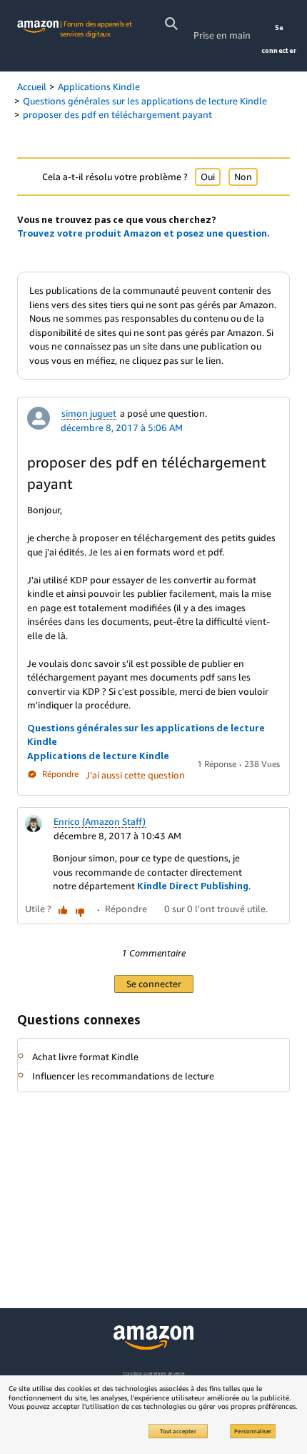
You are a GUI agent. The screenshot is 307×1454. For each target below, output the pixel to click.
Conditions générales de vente (153, 1373)
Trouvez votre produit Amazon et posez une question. (143, 233)
